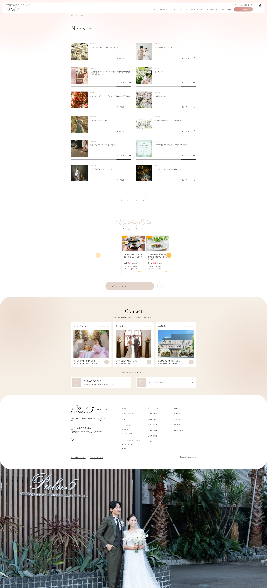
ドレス (124, 448)
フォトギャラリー (196, 9)
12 (136, 200)
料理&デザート (127, 444)
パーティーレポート (212, 9)
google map (102, 419)
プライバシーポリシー (78, 457)
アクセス (253, 5)
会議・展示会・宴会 (96, 457)
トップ (73, 15)
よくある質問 (245, 5)
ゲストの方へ (235, 5)
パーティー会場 (127, 433)
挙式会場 (125, 429)
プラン (154, 9)
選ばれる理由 (226, 9)
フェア (146, 9)
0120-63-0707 (82, 428)
